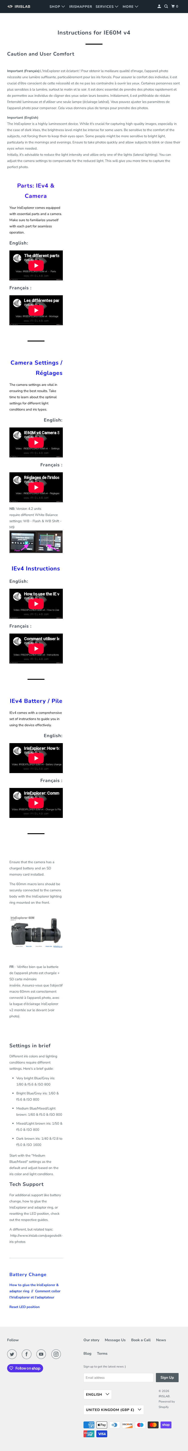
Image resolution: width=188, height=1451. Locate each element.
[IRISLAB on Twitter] (13, 1354)
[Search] (166, 6)
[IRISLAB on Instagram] (57, 1354)
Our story (91, 1340)
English (94, 1394)
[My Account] (160, 6)
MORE (129, 6)
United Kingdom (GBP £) (110, 1410)
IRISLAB (164, 1396)
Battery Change (28, 1274)
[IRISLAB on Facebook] (27, 1354)
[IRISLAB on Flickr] (67, 1354)
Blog (87, 1353)
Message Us (115, 1340)
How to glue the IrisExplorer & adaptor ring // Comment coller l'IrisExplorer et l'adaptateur (35, 1291)
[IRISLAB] (19, 7)
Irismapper (80, 6)
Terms (102, 1353)
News (161, 1340)
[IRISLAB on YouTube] (42, 1354)
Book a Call (141, 1340)
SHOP (55, 6)
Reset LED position (24, 1307)
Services (105, 6)
